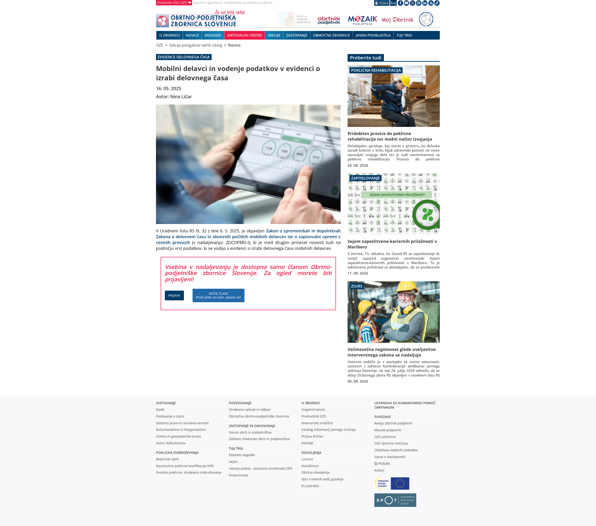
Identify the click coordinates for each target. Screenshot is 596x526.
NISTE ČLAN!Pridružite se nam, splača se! (218, 295)
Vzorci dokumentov (171, 443)
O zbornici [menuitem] (169, 35)
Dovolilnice (309, 466)
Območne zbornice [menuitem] (331, 35)
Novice (234, 45)
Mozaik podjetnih (387, 430)
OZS (159, 45)
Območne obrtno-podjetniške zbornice (259, 416)
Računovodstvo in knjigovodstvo (181, 429)
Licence (307, 459)
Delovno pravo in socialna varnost (182, 423)
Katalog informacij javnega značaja (328, 429)
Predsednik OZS (313, 416)
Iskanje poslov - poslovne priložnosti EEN (260, 468)
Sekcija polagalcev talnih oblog (195, 45)
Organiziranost (313, 409)
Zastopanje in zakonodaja (252, 426)
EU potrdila (310, 486)
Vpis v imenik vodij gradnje (322, 479)
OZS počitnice (385, 436)
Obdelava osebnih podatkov (396, 450)
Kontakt (307, 443)
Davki (160, 409)
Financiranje (238, 475)
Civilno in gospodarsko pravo (178, 436)
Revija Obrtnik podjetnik (393, 423)
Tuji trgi (236, 448)
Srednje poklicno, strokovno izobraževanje (189, 472)
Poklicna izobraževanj (176, 452)
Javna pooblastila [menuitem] (373, 35)
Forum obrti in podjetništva (250, 432)
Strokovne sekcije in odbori (250, 409)
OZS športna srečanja (391, 443)
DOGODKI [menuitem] (213, 35)
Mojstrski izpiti (167, 459)
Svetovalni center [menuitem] (244, 35)
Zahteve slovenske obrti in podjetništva (259, 439)
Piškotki (384, 463)
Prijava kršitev (312, 436)
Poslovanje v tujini (170, 416)
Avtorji (379, 470)
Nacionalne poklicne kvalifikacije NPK (185, 466)
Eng (393, 3)
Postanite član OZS (171, 2)
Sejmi (233, 461)
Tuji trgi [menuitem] (404, 35)
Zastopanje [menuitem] (296, 35)
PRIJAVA (174, 295)
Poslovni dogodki (242, 455)
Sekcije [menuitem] (274, 35)
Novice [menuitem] (192, 35)
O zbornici (310, 403)
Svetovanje (166, 403)
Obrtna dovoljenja (315, 472)
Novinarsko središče (317, 423)
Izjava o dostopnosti (389, 457)
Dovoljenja (311, 452)
